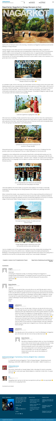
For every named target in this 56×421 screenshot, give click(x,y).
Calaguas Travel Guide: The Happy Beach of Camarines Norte (47, 400)
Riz (9, 377)
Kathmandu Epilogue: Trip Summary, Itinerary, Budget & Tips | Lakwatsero (23, 357)
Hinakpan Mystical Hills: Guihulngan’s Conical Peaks (35, 409)
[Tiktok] (22, 413)
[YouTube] (20, 413)
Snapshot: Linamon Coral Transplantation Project (15, 260)
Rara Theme (43, 419)
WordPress (52, 419)
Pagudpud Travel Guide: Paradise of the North (47, 412)
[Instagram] (17, 413)
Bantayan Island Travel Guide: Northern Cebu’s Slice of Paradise (34, 401)
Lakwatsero (6, 2)
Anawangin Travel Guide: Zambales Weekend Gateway (47, 406)
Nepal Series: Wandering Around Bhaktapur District (42, 260)
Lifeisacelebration (13, 366)
